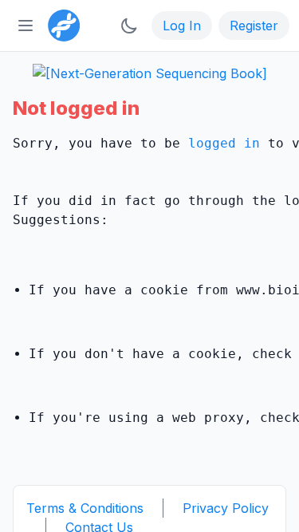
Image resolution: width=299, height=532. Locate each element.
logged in (224, 143)
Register (254, 25)
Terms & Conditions (85, 508)
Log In (182, 25)
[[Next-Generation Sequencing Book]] (150, 73)
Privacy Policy (226, 508)
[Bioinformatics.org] (60, 24)
